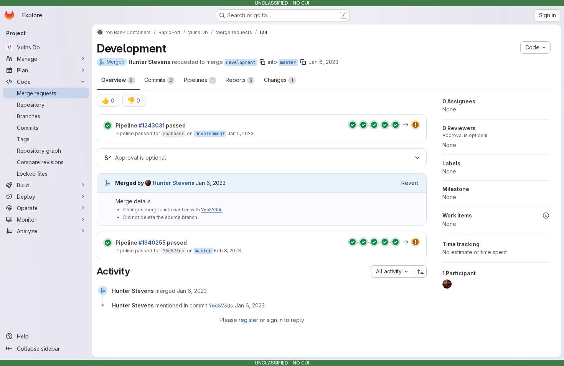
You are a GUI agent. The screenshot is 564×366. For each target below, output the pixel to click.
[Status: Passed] (107, 125)
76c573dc (212, 210)
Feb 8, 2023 (227, 250)
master (288, 62)
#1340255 (152, 242)
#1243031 (152, 125)
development (241, 62)
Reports (239, 80)
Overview (117, 80)
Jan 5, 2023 (241, 133)
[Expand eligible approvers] (417, 157)
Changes (278, 80)
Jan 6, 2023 (323, 62)
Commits (158, 80)
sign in (275, 320)
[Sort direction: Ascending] (420, 271)
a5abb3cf (173, 134)
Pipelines (199, 80)
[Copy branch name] (262, 62)
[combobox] (392, 271)
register (248, 320)
